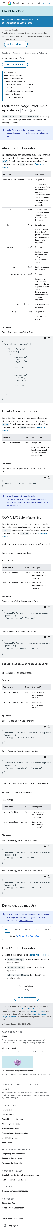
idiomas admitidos (26, 921)
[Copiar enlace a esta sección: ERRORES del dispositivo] (38, 948)
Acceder (46, 3)
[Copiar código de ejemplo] (49, 338)
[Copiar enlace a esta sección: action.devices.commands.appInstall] (4, 548)
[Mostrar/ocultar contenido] (18, 72)
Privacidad (18, 1219)
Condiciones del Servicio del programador (20, 1175)
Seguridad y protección (12, 1119)
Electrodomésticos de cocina (15, 1133)
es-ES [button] (27, 929)
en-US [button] (17, 929)
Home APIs (6, 1089)
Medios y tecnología (11, 1124)
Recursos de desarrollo (12, 1163)
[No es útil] (24, 58)
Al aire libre (7, 1142)
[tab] (7, 929)
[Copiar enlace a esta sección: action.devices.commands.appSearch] (4, 667)
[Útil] (21, 58)
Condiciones (7, 1219)
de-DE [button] (7, 929)
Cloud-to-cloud (13, 11)
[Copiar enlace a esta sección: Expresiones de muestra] (38, 905)
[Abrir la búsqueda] (39, 3)
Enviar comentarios (14, 64)
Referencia (43, 53)
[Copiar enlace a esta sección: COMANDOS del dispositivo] (44, 517)
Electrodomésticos (10, 1128)
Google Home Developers (11, 53)
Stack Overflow (9, 1203)
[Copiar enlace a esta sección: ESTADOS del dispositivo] (39, 411)
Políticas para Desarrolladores (15, 1180)
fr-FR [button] (36, 929)
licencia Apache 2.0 (38, 1011)
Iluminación (7, 1110)
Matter (5, 1036)
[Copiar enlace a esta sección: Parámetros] (15, 560)
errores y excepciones (39, 955)
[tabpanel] (26, 936)
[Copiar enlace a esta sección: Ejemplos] (13, 327)
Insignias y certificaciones (13, 1153)
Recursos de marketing (12, 1158)
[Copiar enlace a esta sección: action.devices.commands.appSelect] (4, 787)
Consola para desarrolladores (15, 1191)
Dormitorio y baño (10, 1138)
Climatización (8, 1114)
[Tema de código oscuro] (45, 338)
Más (45, 929)
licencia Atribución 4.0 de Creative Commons (30, 1009)
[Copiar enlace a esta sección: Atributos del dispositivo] (38, 148)
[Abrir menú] (4, 3)
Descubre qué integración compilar (17, 1070)
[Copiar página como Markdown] (30, 110)
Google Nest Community (13, 1208)
